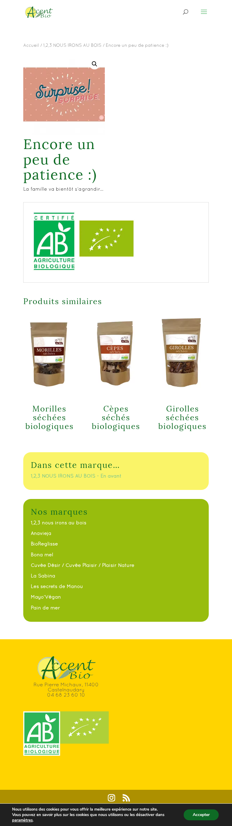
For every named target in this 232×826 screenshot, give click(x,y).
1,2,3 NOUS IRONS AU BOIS (72, 45)
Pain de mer (45, 607)
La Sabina (43, 575)
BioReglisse (44, 543)
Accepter (201, 815)
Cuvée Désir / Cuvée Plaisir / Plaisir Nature (82, 565)
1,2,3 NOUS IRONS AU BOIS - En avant (76, 475)
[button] (94, 64)
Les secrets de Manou (57, 586)
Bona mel (42, 554)
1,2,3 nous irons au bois (58, 522)
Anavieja (41, 533)
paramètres (22, 820)
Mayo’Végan (46, 596)
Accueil (31, 45)
